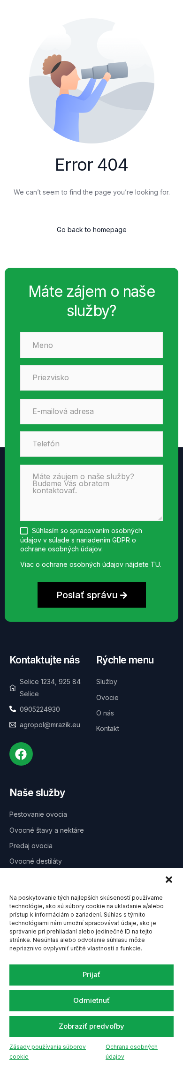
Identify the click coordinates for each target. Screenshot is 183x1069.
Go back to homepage (92, 229)
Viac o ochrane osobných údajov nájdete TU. (90, 564)
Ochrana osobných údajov (132, 1052)
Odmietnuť (91, 1000)
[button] (169, 879)
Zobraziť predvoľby (91, 1026)
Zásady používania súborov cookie (47, 1052)
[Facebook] (21, 754)
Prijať (91, 974)
